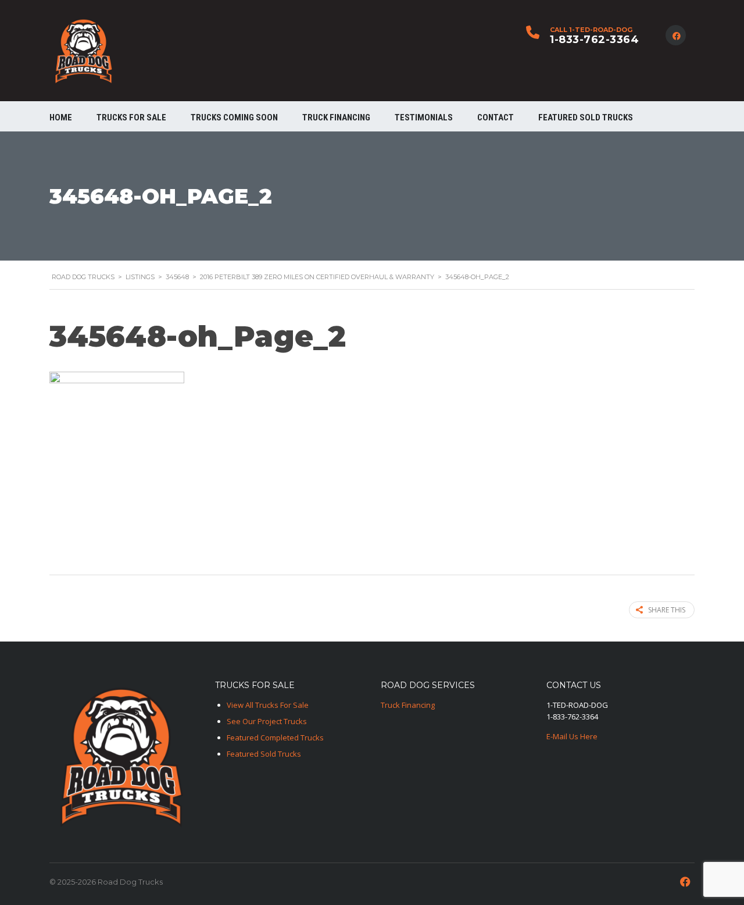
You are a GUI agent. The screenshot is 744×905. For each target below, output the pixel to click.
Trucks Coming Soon (234, 117)
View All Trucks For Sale (268, 705)
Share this (666, 610)
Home (60, 117)
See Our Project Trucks (267, 721)
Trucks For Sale (131, 117)
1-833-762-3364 (594, 39)
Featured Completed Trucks (275, 737)
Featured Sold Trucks (585, 117)
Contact (495, 117)
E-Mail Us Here (572, 736)
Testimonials (424, 117)
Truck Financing (408, 705)
